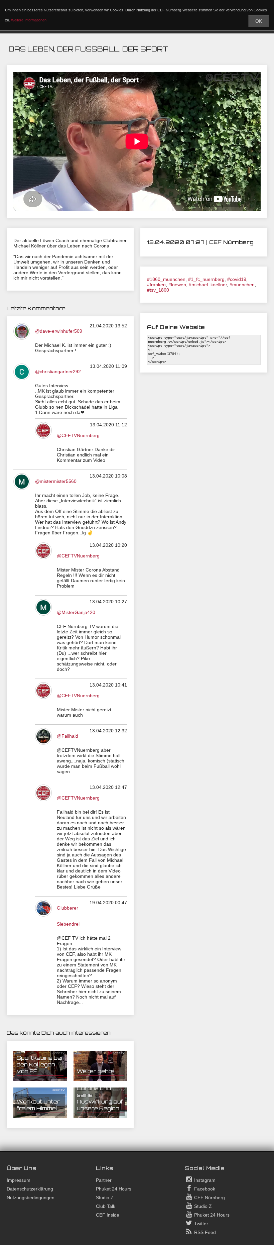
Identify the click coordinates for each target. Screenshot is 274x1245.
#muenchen (242, 284)
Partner (104, 1180)
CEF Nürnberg (209, 1197)
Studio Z (105, 1197)
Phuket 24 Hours (113, 1188)
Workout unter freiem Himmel (38, 1105)
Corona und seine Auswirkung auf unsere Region (100, 1098)
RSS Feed (204, 1232)
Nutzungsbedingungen (30, 1197)
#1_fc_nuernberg (206, 279)
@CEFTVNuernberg (78, 435)
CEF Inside (107, 1215)
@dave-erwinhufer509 (58, 331)
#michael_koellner (208, 284)
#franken (156, 284)
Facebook (204, 1188)
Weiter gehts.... (98, 1071)
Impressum (18, 1180)
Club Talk (105, 1206)
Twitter (200, 1223)
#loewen (177, 284)
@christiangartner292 (58, 371)
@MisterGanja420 (76, 612)
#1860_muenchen (166, 279)
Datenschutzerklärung (30, 1188)
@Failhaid (67, 736)
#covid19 (236, 279)
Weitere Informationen (28, 20)
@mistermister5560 (56, 481)
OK (258, 21)
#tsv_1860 (158, 290)
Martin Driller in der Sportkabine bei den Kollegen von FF (39, 1057)
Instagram (204, 1180)
